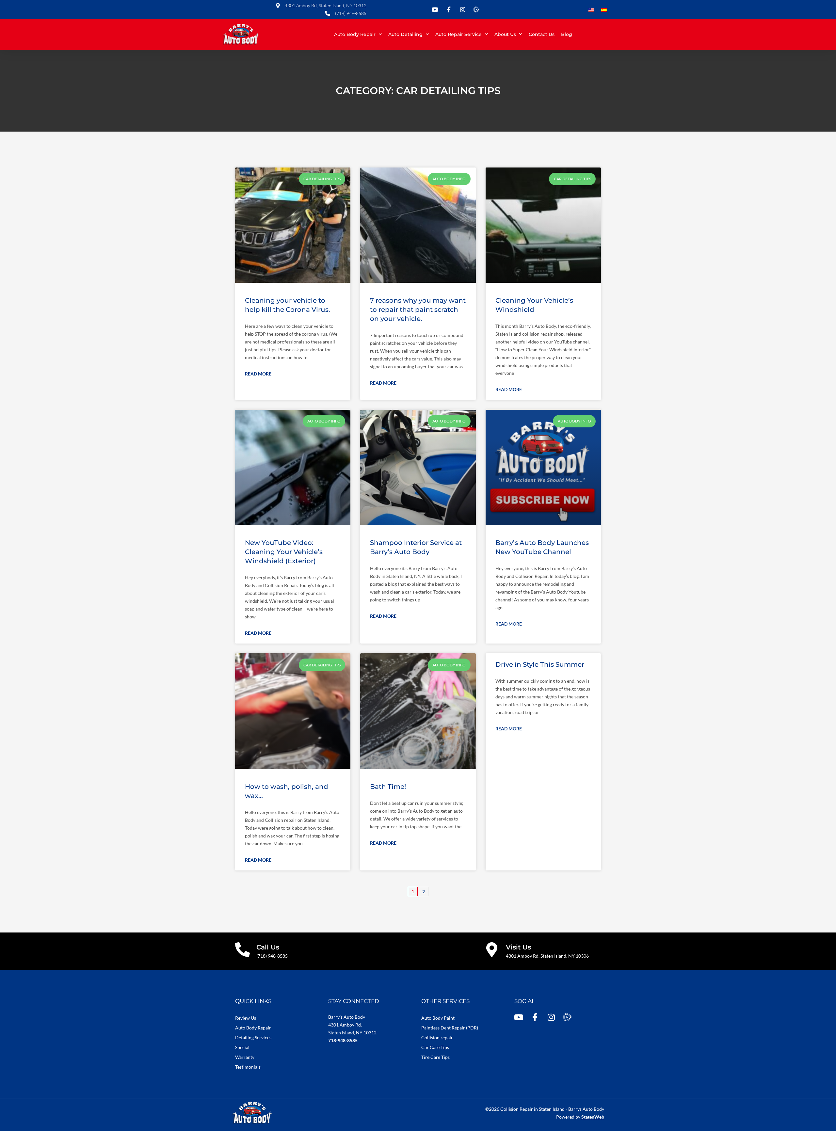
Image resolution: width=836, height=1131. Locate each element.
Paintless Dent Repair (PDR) (449, 1027)
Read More (258, 373)
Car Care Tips (435, 1047)
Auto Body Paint (438, 1018)
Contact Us (542, 34)
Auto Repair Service (458, 34)
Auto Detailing (405, 34)
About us (505, 34)
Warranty (244, 1057)
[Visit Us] (492, 949)
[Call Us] (242, 949)
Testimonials (248, 1067)
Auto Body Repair (355, 34)
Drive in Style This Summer (539, 664)
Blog (566, 34)
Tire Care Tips (435, 1057)
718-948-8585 (343, 1040)
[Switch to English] (591, 10)
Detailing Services (253, 1037)
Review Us (245, 1018)
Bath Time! (388, 786)
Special (242, 1047)
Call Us (267, 947)
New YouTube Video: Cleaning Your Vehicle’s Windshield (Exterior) (284, 552)
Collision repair (437, 1037)
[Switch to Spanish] (604, 10)
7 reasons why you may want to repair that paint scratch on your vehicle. (418, 309)
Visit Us (518, 947)
